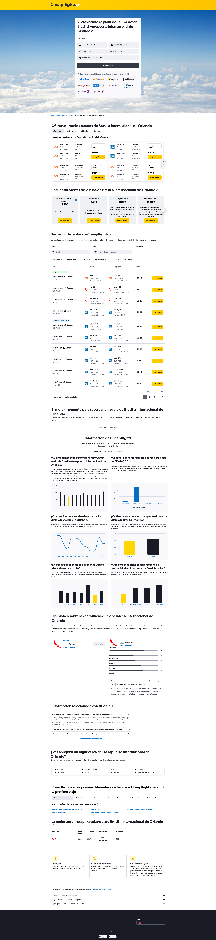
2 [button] (149, 397)
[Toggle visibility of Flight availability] (139, 507)
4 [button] (158, 397)
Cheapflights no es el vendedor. (65, 896)
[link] (65, 220)
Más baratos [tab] (57, 131)
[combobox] (83, 38)
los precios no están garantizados (101, 889)
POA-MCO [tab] (103, 428)
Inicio (52, 115)
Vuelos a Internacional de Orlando (139, 809)
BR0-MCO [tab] (97, 452)
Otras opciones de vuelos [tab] (62, 798)
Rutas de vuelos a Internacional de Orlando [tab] (109, 798)
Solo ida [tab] (97, 131)
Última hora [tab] (85, 131)
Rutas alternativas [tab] (82, 798)
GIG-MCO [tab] (113, 428)
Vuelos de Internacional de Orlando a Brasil (67, 809)
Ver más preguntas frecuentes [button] (91, 738)
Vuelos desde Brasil (59, 812)
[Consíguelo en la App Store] (112, 937)
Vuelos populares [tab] (136, 798)
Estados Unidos (60, 115)
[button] (92, 31)
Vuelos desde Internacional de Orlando (104, 812)
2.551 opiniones (69, 647)
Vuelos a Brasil (95, 809)
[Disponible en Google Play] (102, 937)
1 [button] (145, 397)
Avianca (66, 640)
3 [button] (154, 397)
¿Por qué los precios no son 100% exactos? (69, 904)
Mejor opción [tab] (71, 131)
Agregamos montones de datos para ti (67, 900)
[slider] (166, 252)
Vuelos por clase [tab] (152, 798)
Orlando (70, 115)
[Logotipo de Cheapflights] (63, 5)
